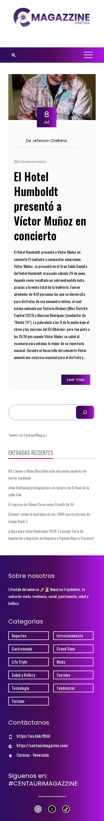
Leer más (76, 379)
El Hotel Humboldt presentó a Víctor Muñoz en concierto (50, 206)
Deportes (19, 636)
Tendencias (66, 688)
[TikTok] (66, 809)
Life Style (19, 662)
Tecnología (20, 688)
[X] (52, 809)
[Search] (85, 412)
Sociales (63, 675)
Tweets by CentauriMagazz (27, 435)
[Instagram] (38, 809)
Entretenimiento (32, 161)
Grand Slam (66, 649)
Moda (61, 662)
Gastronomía (22, 649)
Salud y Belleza (23, 675)
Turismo (18, 701)
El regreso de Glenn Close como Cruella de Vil (41, 504)
